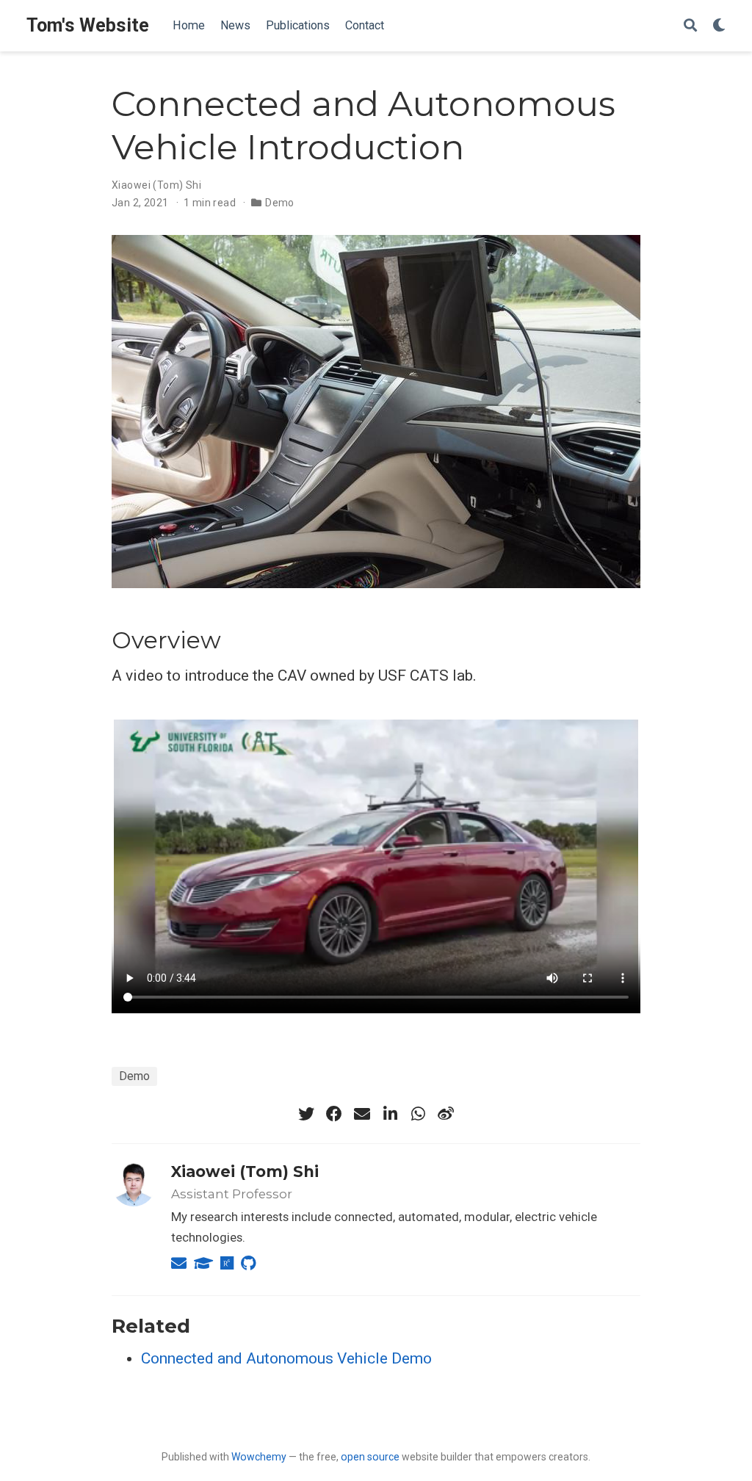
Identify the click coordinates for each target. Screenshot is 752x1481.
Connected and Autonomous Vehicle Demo (286, 1358)
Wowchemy (258, 1457)
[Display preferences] (719, 26)
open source (370, 1457)
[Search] (690, 26)
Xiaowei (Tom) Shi (245, 1171)
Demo (279, 203)
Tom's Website (87, 25)
